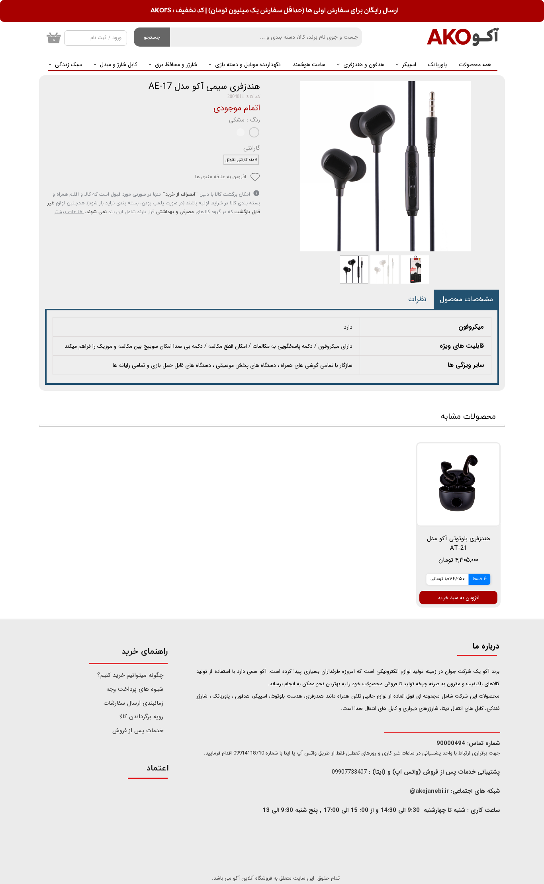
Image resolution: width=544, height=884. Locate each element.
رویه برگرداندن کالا (141, 716)
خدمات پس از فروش (137, 730)
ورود (116, 37)
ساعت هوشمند (309, 64)
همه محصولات (475, 64)
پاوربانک (437, 64)
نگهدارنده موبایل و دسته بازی (248, 64)
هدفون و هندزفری (363, 64)
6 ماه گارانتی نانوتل (241, 160)
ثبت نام (98, 37)
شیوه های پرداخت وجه (134, 689)
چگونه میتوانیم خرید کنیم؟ (131, 675)
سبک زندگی (68, 64)
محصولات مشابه (468, 416)
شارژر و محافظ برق (176, 64)
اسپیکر (409, 64)
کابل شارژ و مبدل (118, 64)
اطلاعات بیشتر (69, 212)
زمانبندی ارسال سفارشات (133, 703)
